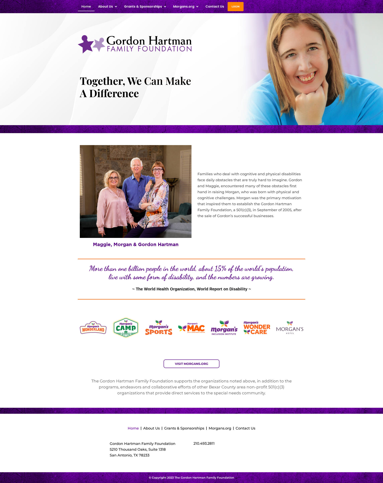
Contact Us (214, 6)
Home (86, 6)
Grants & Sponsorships (184, 428)
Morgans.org (183, 6)
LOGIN (236, 6)
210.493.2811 (204, 443)
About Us (151, 428)
